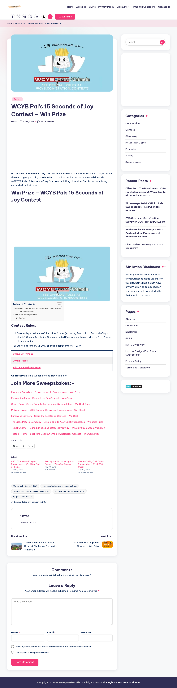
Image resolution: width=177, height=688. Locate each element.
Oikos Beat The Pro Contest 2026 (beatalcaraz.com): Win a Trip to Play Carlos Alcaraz (145, 192)
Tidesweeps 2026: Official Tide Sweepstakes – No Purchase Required (144, 207)
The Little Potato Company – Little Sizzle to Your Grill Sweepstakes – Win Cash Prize (57, 422)
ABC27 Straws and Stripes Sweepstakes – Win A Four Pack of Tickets (26, 464)
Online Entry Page (23, 354)
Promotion (131, 149)
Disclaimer (131, 331)
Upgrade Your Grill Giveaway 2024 (70, 491)
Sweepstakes (133, 161)
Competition (132, 123)
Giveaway (131, 136)
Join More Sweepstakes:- (27, 314)
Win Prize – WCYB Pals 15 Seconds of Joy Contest (37, 308)
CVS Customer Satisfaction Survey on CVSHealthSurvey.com (145, 219)
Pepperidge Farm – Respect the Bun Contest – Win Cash (41, 398)
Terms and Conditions (137, 367)
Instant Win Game (135, 142)
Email (51, 632)
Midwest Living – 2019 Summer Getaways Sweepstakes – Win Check (48, 410)
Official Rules (20, 360)
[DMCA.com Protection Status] (133, 386)
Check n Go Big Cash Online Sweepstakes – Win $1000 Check (91, 464)
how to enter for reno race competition (60, 486)
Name (15, 632)
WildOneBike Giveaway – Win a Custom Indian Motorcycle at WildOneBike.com (144, 233)
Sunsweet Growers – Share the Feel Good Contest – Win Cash (44, 416)
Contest (17, 99)
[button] (65, 17)
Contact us (131, 325)
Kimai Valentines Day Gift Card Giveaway (144, 246)
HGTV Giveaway (135, 344)
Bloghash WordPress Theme (123, 682)
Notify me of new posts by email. (33, 652)
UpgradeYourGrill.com (22, 497)
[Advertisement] (62, 149)
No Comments (47, 121)
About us (130, 319)
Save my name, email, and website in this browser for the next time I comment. (54, 646)
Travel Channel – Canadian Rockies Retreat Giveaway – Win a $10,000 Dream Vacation (58, 427)
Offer (24, 516)
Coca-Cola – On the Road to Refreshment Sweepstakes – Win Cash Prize (50, 404)
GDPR (128, 338)
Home (9, 23)
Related (22, 318)
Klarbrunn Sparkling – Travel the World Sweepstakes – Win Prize (45, 392)
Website (86, 632)
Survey (129, 155)
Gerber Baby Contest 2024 (25, 486)
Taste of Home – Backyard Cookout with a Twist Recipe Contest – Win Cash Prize (55, 433)
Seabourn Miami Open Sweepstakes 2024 (31, 491)
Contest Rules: (28, 312)
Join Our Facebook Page (27, 367)
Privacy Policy (133, 361)
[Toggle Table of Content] (58, 304)
